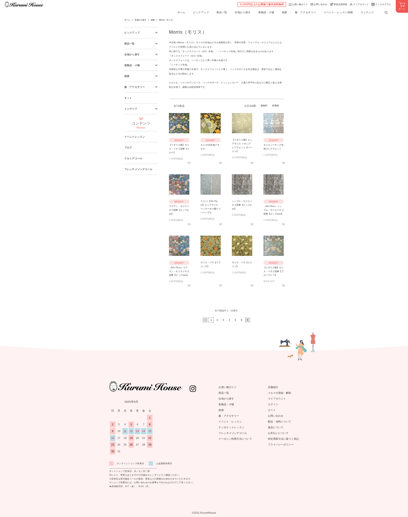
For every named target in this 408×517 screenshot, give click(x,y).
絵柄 (153, 20)
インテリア (130, 108)
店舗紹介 (273, 387)
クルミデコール (133, 158)
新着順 (275, 105)
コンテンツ (367, 12)
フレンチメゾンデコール (138, 169)
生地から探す (243, 12)
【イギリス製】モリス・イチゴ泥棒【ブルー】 (179, 149)
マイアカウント (361, 4)
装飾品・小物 (266, 12)
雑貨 (284, 12)
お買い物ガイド (300, 4)
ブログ (128, 147)
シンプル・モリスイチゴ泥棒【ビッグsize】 (242, 205)
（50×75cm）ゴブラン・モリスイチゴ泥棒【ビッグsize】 (179, 271)
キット (128, 98)
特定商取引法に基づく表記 (283, 438)
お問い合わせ (320, 4)
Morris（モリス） (166, 20)
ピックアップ (201, 12)
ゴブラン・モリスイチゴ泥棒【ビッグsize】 (179, 210)
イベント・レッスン (230, 421)
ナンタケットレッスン (231, 427)
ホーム (181, 12)
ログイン (273, 404)
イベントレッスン (134, 136)
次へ (247, 320)
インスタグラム (383, 4)
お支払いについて (278, 433)
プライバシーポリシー (281, 444)
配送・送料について (279, 421)
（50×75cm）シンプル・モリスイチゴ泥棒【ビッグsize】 (273, 210)
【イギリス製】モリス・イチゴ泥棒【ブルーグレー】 (273, 271)
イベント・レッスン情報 (338, 12)
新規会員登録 (340, 4)
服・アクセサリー (305, 12)
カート (272, 410)
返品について (275, 427)
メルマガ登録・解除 (279, 393)
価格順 (264, 105)
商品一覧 (221, 12)
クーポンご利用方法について (235, 438)
